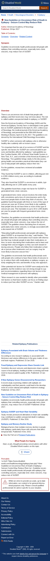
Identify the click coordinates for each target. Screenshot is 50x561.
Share (26, 452)
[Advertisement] (25, 81)
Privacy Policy (7, 511)
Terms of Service (8, 508)
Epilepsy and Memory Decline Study (16, 424)
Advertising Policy (8, 524)
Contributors (6, 528)
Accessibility (6, 514)
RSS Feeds (8, 541)
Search (44, 8)
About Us (5, 498)
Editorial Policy (7, 518)
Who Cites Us (6, 521)
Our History (5, 501)
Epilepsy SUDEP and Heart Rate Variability (19, 412)
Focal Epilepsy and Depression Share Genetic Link (22, 365)
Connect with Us (7, 534)
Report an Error (7, 538)
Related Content (25, 36)
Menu (45, 3)
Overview (14, 36)
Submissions (6, 531)
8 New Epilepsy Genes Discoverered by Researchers (23, 380)
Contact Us (5, 505)
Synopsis (5, 36)
